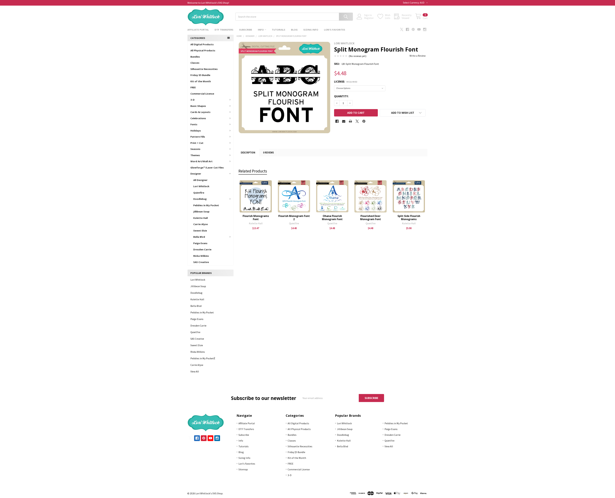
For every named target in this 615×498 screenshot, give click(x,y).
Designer (195, 173)
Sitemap (243, 469)
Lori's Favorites (334, 29)
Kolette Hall (200, 217)
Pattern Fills (197, 136)
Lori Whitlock (201, 186)
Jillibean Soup (201, 211)
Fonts (193, 124)
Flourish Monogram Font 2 (294, 217)
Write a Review (418, 55)
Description (248, 152)
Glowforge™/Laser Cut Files (207, 167)
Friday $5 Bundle (200, 75)
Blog (294, 29)
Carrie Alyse (200, 224)
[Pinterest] (413, 29)
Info (261, 29)
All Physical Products (202, 50)
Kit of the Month (200, 81)
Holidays (195, 130)
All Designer (200, 180)
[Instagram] (425, 29)
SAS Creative (201, 262)
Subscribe (245, 29)
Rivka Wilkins (201, 255)
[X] (402, 29)
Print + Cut (196, 142)
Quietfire (198, 192)
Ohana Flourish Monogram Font (332, 217)
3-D (192, 99)
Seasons (195, 149)
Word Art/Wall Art (201, 161)
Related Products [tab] (252, 171)
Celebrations (198, 118)
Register (369, 17)
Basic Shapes (198, 106)
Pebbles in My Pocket (206, 205)
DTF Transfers (224, 29)
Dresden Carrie (202, 249)
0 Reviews (268, 152)
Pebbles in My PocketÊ (202, 358)
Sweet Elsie (200, 230)
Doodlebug (200, 198)
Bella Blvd (199, 236)
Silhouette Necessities (204, 69)
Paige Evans (200, 243)
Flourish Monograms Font (256, 217)
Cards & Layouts (200, 112)
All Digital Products (202, 44)
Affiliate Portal (198, 29)
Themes (195, 155)
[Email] (344, 121)
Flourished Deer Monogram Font (370, 217)
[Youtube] (419, 29)
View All (194, 371)
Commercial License (202, 93)
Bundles (195, 56)
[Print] (350, 121)
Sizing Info (310, 29)
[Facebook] (407, 29)
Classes (194, 62)
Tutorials (278, 29)
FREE (193, 87)
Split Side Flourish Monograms (409, 217)
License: (345, 81)
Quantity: (341, 96)
